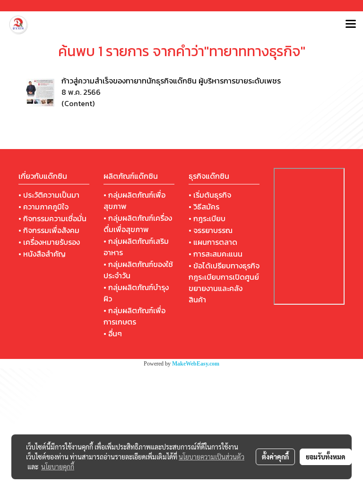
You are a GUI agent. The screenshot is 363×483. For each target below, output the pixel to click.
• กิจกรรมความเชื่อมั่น (52, 218)
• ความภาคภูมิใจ (43, 206)
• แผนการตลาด (213, 242)
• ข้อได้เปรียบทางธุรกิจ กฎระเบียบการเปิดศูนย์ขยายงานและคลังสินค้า (224, 282)
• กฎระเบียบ (207, 218)
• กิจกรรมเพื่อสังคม (48, 230)
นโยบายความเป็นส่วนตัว (211, 456)
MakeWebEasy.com (195, 363)
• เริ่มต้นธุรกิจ (210, 194)
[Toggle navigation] (350, 24)
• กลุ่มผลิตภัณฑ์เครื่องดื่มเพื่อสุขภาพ (138, 223)
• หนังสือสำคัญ (42, 253)
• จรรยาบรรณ (211, 230)
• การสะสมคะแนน (215, 253)
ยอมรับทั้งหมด (326, 456)
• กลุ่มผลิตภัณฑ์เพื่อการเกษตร (134, 316)
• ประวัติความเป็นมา (48, 194)
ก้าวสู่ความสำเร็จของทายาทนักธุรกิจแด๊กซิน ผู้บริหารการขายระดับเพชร (171, 80)
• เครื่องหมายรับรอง (49, 242)
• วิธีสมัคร (204, 206)
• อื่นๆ (113, 333)
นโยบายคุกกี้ (57, 466)
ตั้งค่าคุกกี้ (275, 456)
